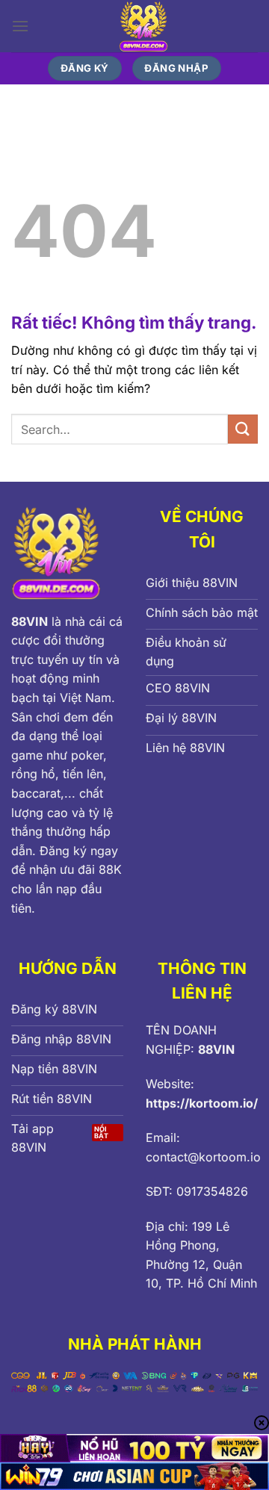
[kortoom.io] (143, 26)
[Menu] (20, 25)
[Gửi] (243, 429)
